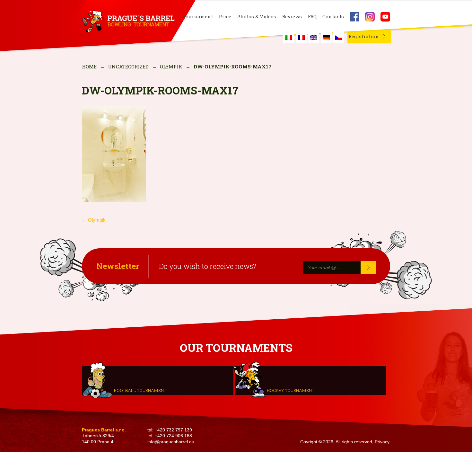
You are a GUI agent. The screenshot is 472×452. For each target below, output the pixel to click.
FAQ (312, 16)
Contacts (333, 16)
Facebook (354, 17)
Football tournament (140, 390)
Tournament (198, 16)
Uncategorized (128, 66)
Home (89, 66)
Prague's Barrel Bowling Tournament (127, 21)
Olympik (171, 66)
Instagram (370, 17)
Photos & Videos (256, 16)
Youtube (385, 17)
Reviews (292, 16)
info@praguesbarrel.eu (170, 441)
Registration (363, 36)
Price (225, 16)
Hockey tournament (290, 390)
